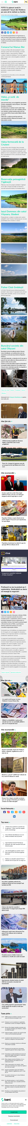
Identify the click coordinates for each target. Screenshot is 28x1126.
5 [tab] (16, 582)
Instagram (8, 812)
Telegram (11, 33)
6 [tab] (17, 582)
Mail (17, 33)
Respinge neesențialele (14, 1116)
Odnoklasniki (14, 33)
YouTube (24, 812)
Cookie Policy (9, 1123)
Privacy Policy (16, 1123)
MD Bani (16, 15)
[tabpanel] (14, 566)
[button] (26, 1099)
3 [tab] (13, 582)
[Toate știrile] (6, 2)
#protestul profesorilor (16, 672)
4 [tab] (14, 582)
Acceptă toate (14, 1112)
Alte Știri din (6, 421)
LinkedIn (5, 33)
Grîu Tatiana (16, 594)
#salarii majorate (5, 672)
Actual (11, 594)
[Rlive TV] (25, 2)
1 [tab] (10, 582)
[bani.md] (15, 2)
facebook (4, 812)
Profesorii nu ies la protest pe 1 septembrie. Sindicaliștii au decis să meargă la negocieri (14, 589)
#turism (23, 390)
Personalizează (14, 1120)
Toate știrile (5, 1013)
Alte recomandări (7, 473)
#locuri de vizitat (5, 390)
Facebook (2, 33)
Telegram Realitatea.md (16, 397)
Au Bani (11, 15)
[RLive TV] (6, 554)
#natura (12, 390)
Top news (5, 822)
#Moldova (4, 393)
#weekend (18, 390)
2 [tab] (12, 582)
